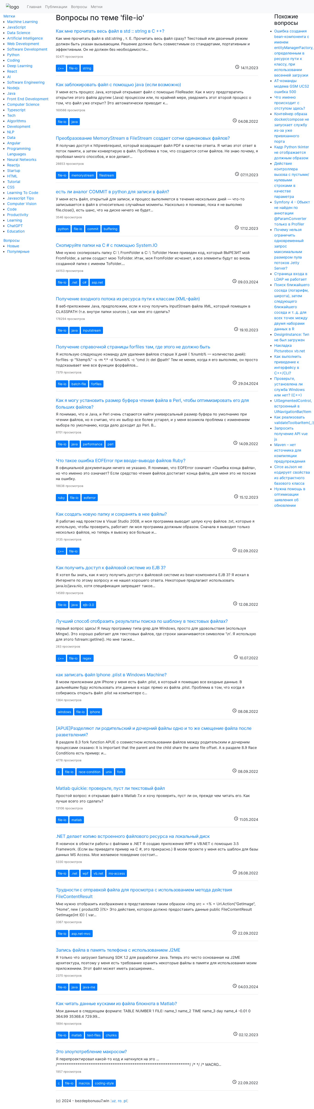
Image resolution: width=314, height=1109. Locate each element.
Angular (13, 143)
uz (114, 1100)
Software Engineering (26, 82)
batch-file (78, 384)
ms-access (116, 873)
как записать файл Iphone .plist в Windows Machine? (111, 674)
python (63, 229)
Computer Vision (21, 203)
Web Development (23, 43)
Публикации (56, 6)
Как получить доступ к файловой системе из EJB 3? (111, 567)
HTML (12, 176)
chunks (111, 1035)
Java (11, 93)
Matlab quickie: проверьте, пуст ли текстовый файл (110, 788)
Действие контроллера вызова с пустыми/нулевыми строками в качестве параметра (291, 180)
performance (92, 444)
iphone (95, 712)
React (12, 71)
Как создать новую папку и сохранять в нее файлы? (111, 514)
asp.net (97, 282)
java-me (89, 987)
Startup (13, 170)
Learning (14, 220)
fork (120, 772)
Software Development (27, 49)
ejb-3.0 (88, 605)
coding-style (104, 1083)
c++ (61, 68)
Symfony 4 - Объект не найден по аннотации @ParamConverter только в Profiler (292, 213)
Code (12, 209)
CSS (10, 187)
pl (125, 1100)
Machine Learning (22, 21)
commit (92, 229)
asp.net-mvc (81, 934)
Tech (11, 115)
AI (9, 76)
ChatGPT (15, 225)
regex (87, 658)
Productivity (17, 214)
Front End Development (28, 99)
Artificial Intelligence (25, 38)
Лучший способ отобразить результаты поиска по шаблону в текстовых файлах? (142, 621)
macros (84, 1083)
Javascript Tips (20, 198)
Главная (34, 6)
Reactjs (13, 165)
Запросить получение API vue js (291, 433)
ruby (61, 498)
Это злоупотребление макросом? (91, 1051)
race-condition (89, 772)
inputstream (92, 330)
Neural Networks (21, 159)
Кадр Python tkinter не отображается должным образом (291, 152)
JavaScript (16, 27)
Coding (13, 60)
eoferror (90, 498)
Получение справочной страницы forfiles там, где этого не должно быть (133, 347)
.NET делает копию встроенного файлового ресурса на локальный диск (133, 836)
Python (13, 54)
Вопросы (79, 6)
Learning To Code (22, 192)
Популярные (18, 251)
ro (120, 1100)
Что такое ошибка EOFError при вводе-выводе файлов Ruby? (121, 460)
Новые (13, 246)
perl (110, 444)
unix (109, 772)
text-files (93, 1035)
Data (11, 137)
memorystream (82, 175)
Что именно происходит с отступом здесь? (289, 103)
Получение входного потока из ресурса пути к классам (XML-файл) (128, 298)
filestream (106, 175)
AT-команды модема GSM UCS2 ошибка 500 (291, 86)
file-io (73, 68)
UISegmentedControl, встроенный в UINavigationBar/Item (293, 406)
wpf (85, 873)
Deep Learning (19, 65)
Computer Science (23, 104)
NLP (10, 132)
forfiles (96, 384)
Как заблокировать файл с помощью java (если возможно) (118, 84)
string (87, 68)
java (74, 122)
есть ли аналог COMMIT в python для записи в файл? (112, 191)
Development (18, 126)
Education (16, 231)
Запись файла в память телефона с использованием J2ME (118, 950)
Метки (97, 6)
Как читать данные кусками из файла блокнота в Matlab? (116, 1003)
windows (64, 712)
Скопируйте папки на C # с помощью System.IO (106, 245)
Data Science (18, 32)
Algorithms (16, 121)
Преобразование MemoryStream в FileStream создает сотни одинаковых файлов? (143, 138)
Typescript (16, 110)
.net (74, 282)
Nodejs (13, 87)
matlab (76, 820)
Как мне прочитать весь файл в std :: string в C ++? (110, 31)
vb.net (98, 873)
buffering (110, 229)
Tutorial (13, 181)
